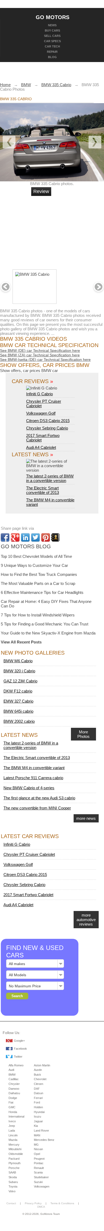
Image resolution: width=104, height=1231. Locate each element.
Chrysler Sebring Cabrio (47, 428)
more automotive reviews (86, 919)
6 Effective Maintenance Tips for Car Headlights (42, 592)
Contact (11, 1203)
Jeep (12, 1125)
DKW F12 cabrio (17, 691)
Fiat (11, 1102)
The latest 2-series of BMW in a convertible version (50, 478)
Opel (37, 1153)
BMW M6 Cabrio (18, 661)
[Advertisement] (70, 230)
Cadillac (14, 1079)
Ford (37, 1102)
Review (41, 191)
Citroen (38, 1083)
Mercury (14, 1144)
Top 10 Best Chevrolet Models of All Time (36, 556)
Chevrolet (40, 1079)
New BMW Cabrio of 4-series (28, 788)
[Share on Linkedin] (25, 537)
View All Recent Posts (21, 642)
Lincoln (13, 1135)
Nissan (38, 1149)
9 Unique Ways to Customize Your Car (34, 565)
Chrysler (14, 1083)
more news (86, 818)
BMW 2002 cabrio (19, 721)
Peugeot (39, 1158)
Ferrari (38, 1097)
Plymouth (15, 1163)
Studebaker (41, 1177)
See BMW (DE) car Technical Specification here (40, 350)
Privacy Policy (33, 1203)
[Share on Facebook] (5, 537)
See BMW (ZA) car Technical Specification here (40, 355)
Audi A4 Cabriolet (41, 447)
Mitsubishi (15, 1149)
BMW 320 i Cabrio (19, 671)
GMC (12, 1107)
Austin (38, 1069)
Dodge (13, 1097)
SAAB (12, 1172)
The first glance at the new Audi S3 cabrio (39, 798)
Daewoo (14, 1088)
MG (36, 1144)
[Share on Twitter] (35, 537)
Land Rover (41, 1130)
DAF (37, 1088)
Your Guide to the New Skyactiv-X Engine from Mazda (48, 633)
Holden (38, 1107)
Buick (37, 1074)
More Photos (83, 734)
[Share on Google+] (15, 537)
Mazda (13, 1139)
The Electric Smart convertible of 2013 (42, 490)
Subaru (13, 1182)
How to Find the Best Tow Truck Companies (39, 574)
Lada (12, 1130)
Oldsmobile (16, 1153)
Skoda (13, 1177)
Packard (14, 1158)
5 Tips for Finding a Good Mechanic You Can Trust (44, 624)
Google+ (19, 1040)
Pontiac (38, 1163)
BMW (12, 1074)
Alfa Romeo (16, 1065)
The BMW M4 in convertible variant (34, 767)
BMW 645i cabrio (18, 711)
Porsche (14, 1167)
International (16, 1116)
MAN (37, 1135)
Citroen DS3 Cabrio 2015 (48, 420)
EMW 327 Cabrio (18, 701)
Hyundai (39, 1112)
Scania (38, 1172)
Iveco (12, 1121)
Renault (39, 1167)
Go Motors (52, 17)
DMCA (41, 1206)
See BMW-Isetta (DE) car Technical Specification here (45, 359)
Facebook (20, 1048)
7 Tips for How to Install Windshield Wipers (38, 615)
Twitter (18, 1056)
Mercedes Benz (44, 1139)
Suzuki (38, 1182)
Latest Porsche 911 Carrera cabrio (33, 778)
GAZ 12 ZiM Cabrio (20, 681)
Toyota (13, 1186)
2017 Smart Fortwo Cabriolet (28, 894)
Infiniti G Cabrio (39, 394)
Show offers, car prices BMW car (29, 370)
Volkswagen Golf (40, 413)
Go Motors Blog (26, 546)
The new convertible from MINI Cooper (37, 808)
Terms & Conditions (62, 1203)
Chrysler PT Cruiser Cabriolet (29, 854)
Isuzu (37, 1116)
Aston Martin (42, 1065)
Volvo (12, 1191)
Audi (11, 1069)
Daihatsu (14, 1093)
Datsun (38, 1093)
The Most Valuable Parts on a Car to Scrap (38, 583)
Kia (36, 1125)
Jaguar (38, 1121)
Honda (13, 1112)
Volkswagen (41, 1186)
